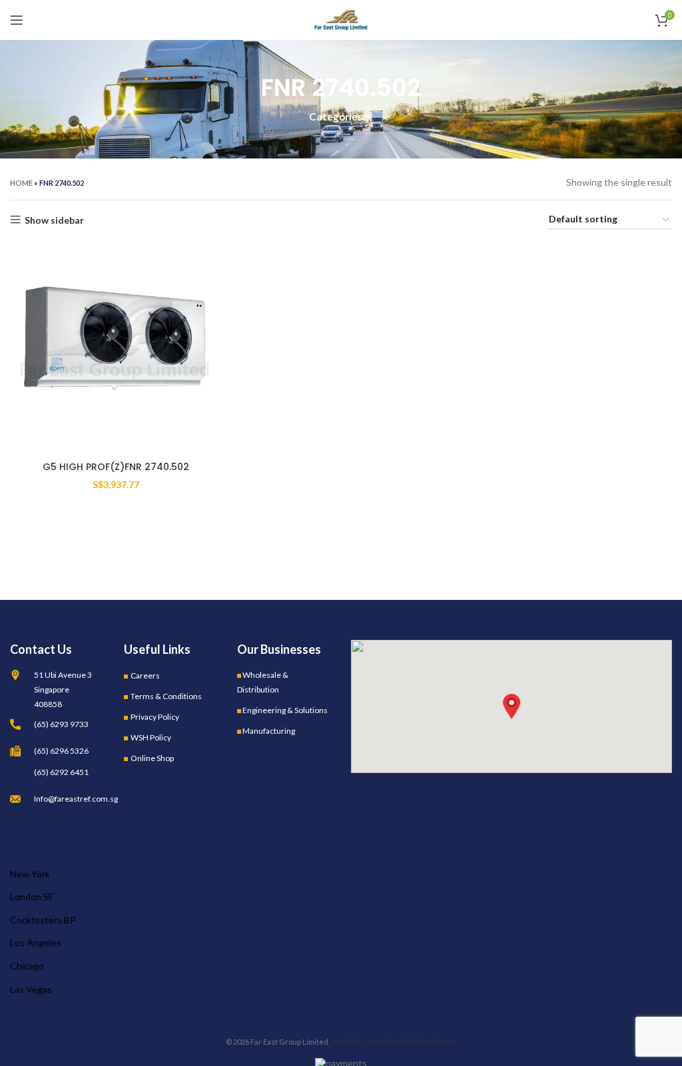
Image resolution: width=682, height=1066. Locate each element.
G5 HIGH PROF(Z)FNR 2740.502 (116, 466)
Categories (335, 117)
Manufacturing (268, 731)
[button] (511, 706)
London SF (31, 896)
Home (21, 182)
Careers (145, 675)
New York (30, 874)
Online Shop (152, 758)
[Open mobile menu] (16, 20)
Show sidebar (54, 219)
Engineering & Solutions (285, 710)
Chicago (27, 965)
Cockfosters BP (43, 920)
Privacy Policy (155, 717)
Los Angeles (35, 942)
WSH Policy (151, 737)
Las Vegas (31, 989)
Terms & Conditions (166, 696)
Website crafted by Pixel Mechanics (394, 1041)
